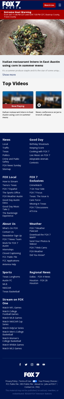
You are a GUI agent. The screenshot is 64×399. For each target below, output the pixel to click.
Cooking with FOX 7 (39, 151)
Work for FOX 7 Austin (10, 244)
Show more (9, 74)
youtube (37, 364)
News (6, 139)
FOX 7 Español (9, 188)
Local (5, 144)
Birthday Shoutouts (39, 144)
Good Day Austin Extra (11, 201)
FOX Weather (36, 251)
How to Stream (10, 181)
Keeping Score (37, 147)
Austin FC (7, 280)
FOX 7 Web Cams (38, 247)
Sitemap (6, 169)
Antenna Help (9, 264)
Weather (36, 224)
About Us (8, 224)
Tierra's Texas (9, 185)
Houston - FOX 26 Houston (39, 282)
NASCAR (6, 287)
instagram (32, 364)
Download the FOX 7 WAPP (40, 236)
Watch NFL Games (11, 307)
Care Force (35, 199)
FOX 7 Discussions (39, 207)
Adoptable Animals (39, 158)
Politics (6, 155)
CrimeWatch (36, 185)
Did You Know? (37, 255)
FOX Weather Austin (12, 196)
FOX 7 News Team (11, 239)
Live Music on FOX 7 (40, 155)
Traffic (5, 147)
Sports (7, 272)
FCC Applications (10, 260)
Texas (5, 151)
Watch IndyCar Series (13, 327)
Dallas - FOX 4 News (40, 276)
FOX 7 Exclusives (36, 179)
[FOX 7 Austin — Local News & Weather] (11, 5)
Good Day (36, 139)
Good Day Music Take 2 (10, 208)
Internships (8, 249)
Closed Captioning (11, 253)
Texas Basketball (11, 291)
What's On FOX (10, 228)
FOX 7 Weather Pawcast (37, 229)
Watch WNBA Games (13, 344)
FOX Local (9, 177)
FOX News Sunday (11, 165)
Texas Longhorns (11, 276)
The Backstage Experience (10, 214)
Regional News (40, 272)
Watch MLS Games (12, 348)
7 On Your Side (37, 188)
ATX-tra (33, 211)
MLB (4, 284)
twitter (26, 364)
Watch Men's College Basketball (13, 333)
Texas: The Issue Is (39, 196)
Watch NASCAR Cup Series (12, 323)
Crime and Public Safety (10, 160)
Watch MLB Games (12, 317)
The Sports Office (11, 192)
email (43, 364)
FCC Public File (9, 256)
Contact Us (8, 231)
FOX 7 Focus (36, 192)
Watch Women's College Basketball (11, 339)
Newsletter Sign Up (12, 235)
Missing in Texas (38, 203)
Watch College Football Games (10, 313)
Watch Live (49, 5)
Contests (34, 162)
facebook (20, 364)
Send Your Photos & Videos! (40, 242)
